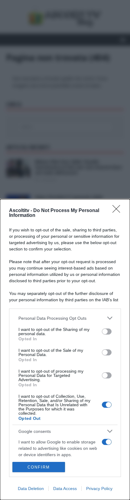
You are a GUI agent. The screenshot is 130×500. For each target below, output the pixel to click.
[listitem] (65, 318)
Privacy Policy (99, 488)
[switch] (107, 331)
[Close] (118, 211)
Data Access (65, 488)
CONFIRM (39, 467)
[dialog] (65, 349)
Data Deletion (31, 488)
